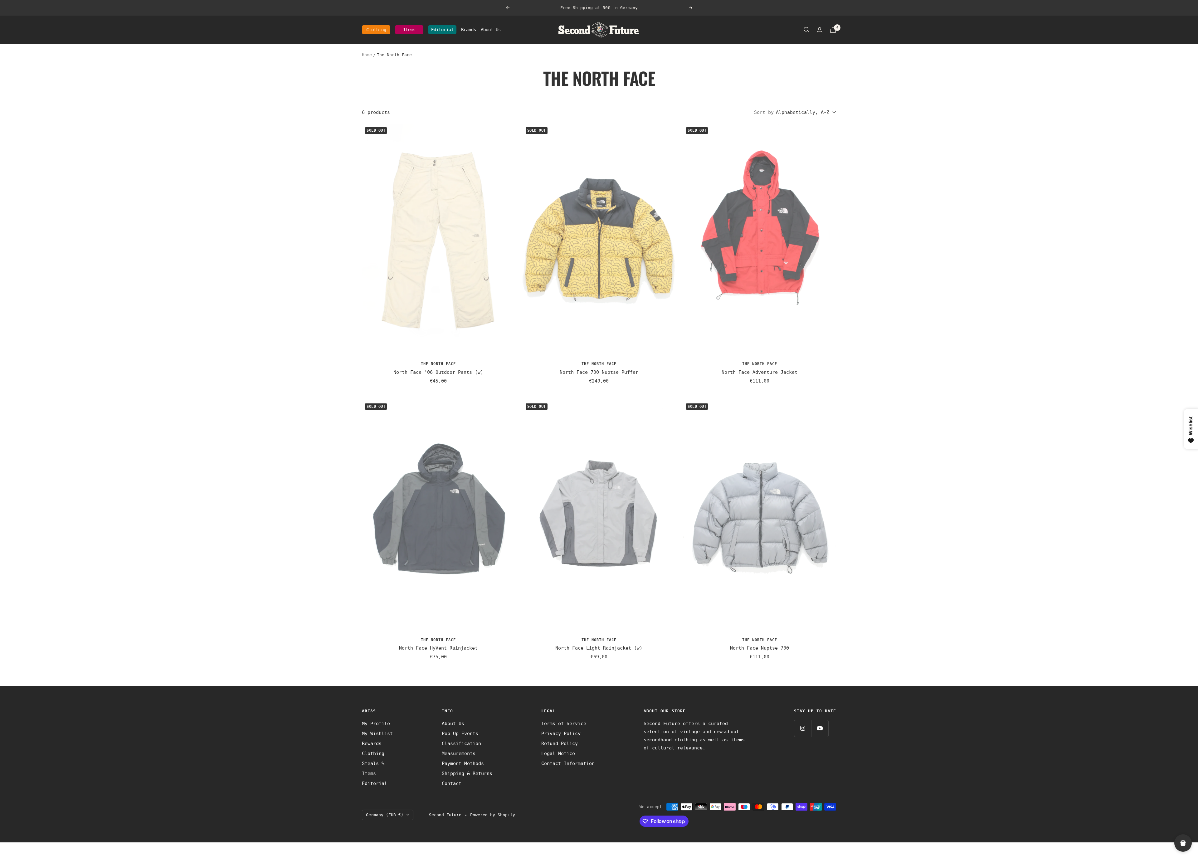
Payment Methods (463, 763)
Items (409, 29)
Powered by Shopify (492, 814)
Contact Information (568, 763)
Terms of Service (563, 723)
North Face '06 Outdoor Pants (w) (438, 372)
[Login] (819, 29)
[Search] (806, 29)
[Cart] (833, 30)
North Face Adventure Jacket (759, 372)
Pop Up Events (460, 733)
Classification (461, 743)
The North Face (438, 364)
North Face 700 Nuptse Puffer (599, 372)
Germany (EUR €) (384, 814)
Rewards (372, 743)
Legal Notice (558, 753)
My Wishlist (377, 733)
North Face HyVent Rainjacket (438, 648)
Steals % (373, 763)
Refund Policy (559, 743)
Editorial (442, 29)
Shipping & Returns (467, 773)
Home (367, 54)
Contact (451, 783)
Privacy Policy (561, 733)
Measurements (458, 753)
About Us (491, 29)
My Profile (376, 723)
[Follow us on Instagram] (802, 728)
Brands (468, 29)
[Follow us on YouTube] (819, 728)
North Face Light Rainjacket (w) (598, 648)
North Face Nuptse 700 (759, 648)
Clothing (376, 29)
